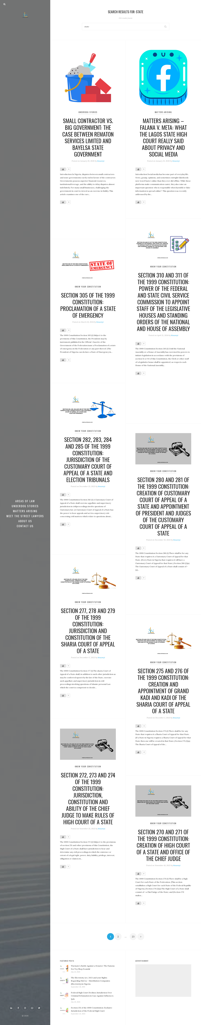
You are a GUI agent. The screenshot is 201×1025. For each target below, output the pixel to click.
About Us (25, 521)
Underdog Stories (25, 506)
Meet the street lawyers (25, 516)
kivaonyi (100, 161)
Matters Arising (25, 511)
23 (133, 936)
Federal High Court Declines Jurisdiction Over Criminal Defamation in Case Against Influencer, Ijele (92, 995)
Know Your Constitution (163, 266)
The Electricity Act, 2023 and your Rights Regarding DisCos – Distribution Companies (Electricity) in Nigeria (90, 981)
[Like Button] (63, 169)
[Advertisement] (163, 980)
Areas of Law (25, 501)
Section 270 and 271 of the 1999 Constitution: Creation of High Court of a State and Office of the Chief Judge (163, 845)
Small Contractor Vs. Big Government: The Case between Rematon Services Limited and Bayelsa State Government (88, 137)
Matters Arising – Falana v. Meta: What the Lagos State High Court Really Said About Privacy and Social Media (163, 137)
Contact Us (25, 526)
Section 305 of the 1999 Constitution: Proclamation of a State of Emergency (88, 305)
